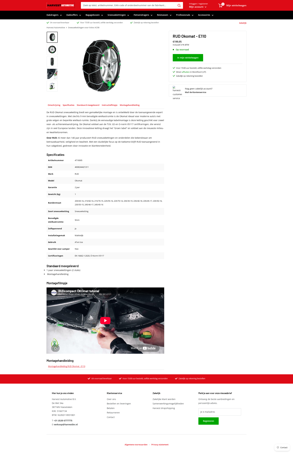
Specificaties (68, 105)
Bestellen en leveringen (119, 403)
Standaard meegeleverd (88, 105)
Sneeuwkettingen (117, 14)
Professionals (183, 14)
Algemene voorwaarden (136, 444)
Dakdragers (52, 14)
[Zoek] (179, 5)
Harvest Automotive (56, 27)
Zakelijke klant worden (164, 399)
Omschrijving (54, 105)
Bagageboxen (93, 14)
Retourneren (113, 412)
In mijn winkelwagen (188, 57)
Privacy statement (159, 444)
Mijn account (196, 6)
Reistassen (162, 14)
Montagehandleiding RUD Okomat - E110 (66, 366)
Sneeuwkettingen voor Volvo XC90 (83, 27)
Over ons (111, 399)
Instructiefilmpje (109, 105)
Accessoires (204, 14)
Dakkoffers (72, 14)
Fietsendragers (141, 14)
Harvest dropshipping (164, 408)
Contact (111, 417)
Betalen (111, 408)
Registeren (208, 420)
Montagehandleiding (129, 105)
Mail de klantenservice (195, 92)
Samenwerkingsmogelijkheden (168, 403)
